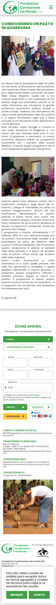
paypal (10, 339)
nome (11, 357)
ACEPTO (39, 594)
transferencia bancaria (20, 347)
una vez (10, 407)
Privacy (36, 395)
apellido (38, 357)
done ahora (13, 416)
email (11, 370)
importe (12, 382)
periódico (37, 407)
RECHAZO (17, 594)
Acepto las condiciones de (18, 395)
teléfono (38, 370)
